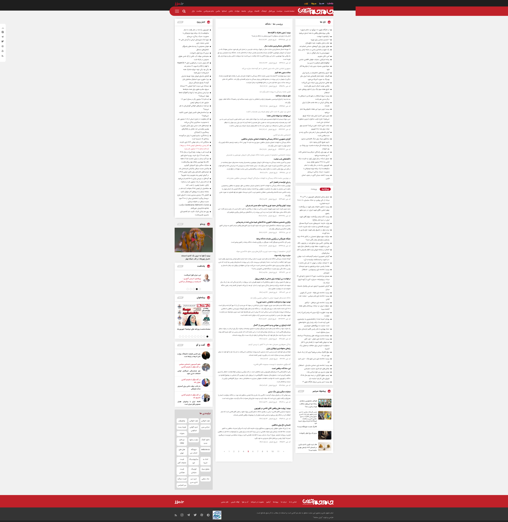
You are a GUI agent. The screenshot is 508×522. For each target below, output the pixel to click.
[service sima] (313, 4)
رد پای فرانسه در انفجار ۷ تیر (280, 182)
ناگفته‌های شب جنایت (282, 159)
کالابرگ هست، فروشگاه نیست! (307, 426)
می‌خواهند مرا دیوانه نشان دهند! (279, 115)
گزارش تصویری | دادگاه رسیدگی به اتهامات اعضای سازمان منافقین (266, 139)
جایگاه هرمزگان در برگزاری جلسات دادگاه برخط (273, 239)
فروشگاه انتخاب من (193, 451)
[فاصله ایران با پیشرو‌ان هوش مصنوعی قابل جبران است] (206, 400)
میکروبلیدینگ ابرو (193, 461)
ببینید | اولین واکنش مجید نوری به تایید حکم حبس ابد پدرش (268, 205)
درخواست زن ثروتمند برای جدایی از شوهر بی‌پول (273, 278)
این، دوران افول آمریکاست (197, 275)
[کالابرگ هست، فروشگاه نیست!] (324, 419)
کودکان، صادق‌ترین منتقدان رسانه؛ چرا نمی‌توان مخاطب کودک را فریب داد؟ (308, 404)
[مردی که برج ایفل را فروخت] (324, 435)
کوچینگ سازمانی (193, 471)
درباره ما (284, 502)
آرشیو (268, 502)
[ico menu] (178, 11)
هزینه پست (182, 427)
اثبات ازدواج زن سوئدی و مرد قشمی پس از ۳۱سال (272, 325)
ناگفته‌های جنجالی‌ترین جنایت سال (277, 46)
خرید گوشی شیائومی (194, 429)
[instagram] (2, 32)
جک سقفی (205, 478)
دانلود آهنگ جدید (205, 441)
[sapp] (2, 51)
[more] (301, 391)
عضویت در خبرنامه (257, 502)
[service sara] (321, 4)
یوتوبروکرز (182, 420)
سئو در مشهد (193, 439)
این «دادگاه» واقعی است (281, 368)
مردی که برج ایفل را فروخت (308, 433)
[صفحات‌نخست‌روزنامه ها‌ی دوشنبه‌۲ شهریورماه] (194, 315)
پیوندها (275, 502)
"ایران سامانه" (318, 517)
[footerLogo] (318, 502)
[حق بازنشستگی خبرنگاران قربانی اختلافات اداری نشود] (206, 369)
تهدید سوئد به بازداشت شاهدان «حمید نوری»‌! (273, 302)
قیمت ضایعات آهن (182, 461)
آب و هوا (245, 502)
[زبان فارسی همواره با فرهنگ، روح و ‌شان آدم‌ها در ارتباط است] (206, 355)
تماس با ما (293, 502)
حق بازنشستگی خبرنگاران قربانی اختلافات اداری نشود (189, 372)
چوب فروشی (205, 420)
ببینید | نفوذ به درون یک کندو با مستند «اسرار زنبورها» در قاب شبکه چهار (195, 257)
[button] (199, 289)
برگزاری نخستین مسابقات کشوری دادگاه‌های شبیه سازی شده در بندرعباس (263, 222)
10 (272, 451)
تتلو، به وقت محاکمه (283, 96)
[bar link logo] (179, 4)
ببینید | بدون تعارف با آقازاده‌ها (279, 32)
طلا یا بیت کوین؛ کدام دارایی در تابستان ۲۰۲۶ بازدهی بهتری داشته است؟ (307, 447)
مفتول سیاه (205, 469)
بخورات (182, 433)
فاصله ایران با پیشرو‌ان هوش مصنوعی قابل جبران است (189, 403)
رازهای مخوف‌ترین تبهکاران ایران (278, 348)
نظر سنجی (224, 502)
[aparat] (2, 47)
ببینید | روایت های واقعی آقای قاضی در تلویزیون (272, 408)
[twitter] (2, 42)
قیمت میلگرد (181, 478)
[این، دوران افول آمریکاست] (211, 280)
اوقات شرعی (235, 502)
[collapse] (3, 28)
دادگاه (268, 24)
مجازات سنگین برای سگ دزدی (279, 391)
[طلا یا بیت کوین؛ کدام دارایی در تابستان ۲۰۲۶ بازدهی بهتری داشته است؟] (324, 447)
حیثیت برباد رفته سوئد (282, 255)
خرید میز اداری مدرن (194, 480)
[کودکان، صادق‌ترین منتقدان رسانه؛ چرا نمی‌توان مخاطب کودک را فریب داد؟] (324, 403)
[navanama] (330, 4)
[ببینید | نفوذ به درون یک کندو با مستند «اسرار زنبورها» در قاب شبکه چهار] (194, 240)
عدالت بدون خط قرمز (283, 72)
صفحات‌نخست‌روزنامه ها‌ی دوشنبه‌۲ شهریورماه (193, 329)
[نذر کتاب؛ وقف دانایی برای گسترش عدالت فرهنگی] (206, 384)
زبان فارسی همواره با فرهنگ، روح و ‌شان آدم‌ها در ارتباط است (189, 355)
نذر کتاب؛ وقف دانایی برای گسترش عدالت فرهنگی (189, 387)
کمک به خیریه (205, 461)
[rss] (2, 56)
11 (278, 451)
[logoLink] (315, 11)
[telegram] (2, 37)
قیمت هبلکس (182, 471)
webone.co (205, 449)
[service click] (306, 4)
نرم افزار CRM (182, 441)
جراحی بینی (205, 427)
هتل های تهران (182, 451)
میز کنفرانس (182, 485)
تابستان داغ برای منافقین (281, 425)
